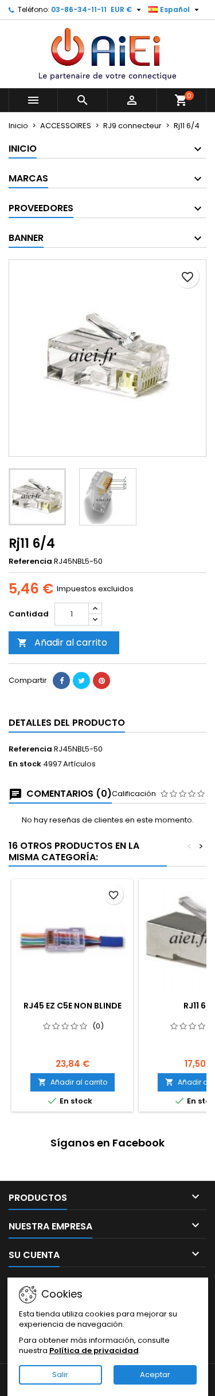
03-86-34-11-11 (79, 9)
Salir (60, 1374)
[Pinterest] (101, 680)
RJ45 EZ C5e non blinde (73, 1005)
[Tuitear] (81, 680)
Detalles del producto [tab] (67, 722)
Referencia (30, 561)
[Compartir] (61, 680)
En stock (25, 764)
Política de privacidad (94, 1350)
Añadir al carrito (62, 642)
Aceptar (155, 1374)
